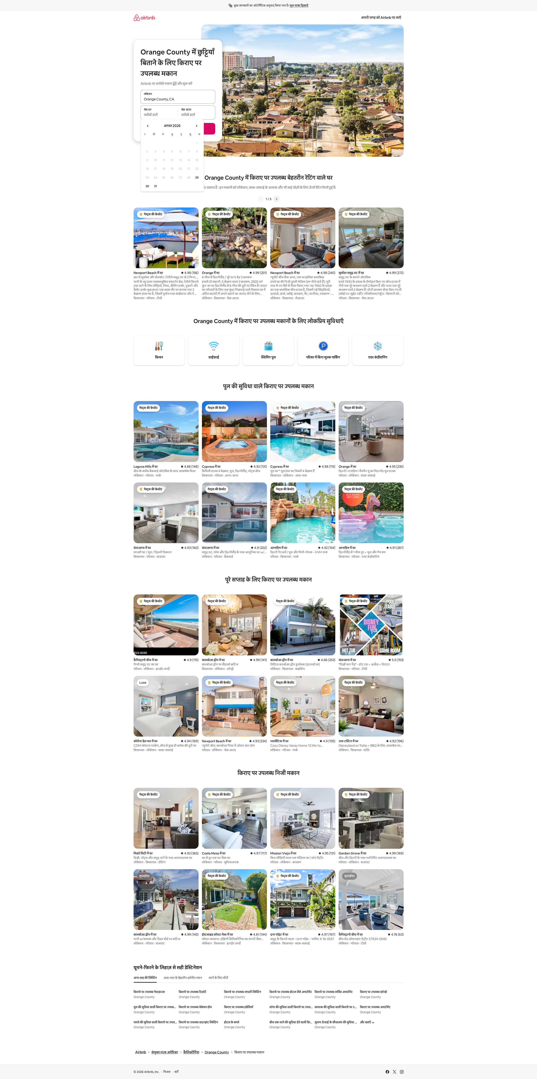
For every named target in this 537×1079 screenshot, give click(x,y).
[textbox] (159, 114)
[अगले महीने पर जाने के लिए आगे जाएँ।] (196, 126)
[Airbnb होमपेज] (144, 17)
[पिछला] (260, 199)
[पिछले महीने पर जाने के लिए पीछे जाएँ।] (148, 126)
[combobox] (178, 99)
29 (197, 177)
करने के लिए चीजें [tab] (218, 978)
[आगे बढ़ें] (276, 199)
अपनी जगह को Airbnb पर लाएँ (381, 17)
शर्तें (176, 1072)
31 (155, 186)
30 (147, 186)
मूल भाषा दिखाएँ (299, 5)
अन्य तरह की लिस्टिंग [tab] (145, 978)
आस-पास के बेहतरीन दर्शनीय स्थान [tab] (183, 978)
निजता (166, 1072)
